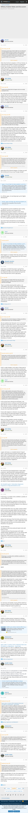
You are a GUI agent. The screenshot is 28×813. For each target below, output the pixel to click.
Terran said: (4, 87)
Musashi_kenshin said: (6, 353)
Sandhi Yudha (8, 663)
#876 (26, 642)
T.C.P (6, 231)
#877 (26, 668)
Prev (9, 788)
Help (17, 801)
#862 (26, 83)
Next (19, 788)
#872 (26, 468)
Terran (6, 39)
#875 (26, 616)
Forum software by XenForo (11, 803)
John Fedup (8, 78)
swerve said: (4, 734)
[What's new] (26, 1)
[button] (1, 2)
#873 (26, 494)
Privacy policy (12, 801)
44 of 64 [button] (14, 788)
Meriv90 (7, 489)
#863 (26, 111)
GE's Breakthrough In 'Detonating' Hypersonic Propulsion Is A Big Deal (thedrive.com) (12, 484)
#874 (26, 550)
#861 (26, 45)
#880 (26, 759)
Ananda (7, 175)
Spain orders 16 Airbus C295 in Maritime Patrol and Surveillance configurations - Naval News (13, 645)
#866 (26, 236)
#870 (26, 385)
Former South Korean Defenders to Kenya (12, 681)
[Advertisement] (14, 24)
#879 (26, 731)
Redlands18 (8, 637)
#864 (26, 152)
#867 (26, 266)
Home (20, 801)
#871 (26, 434)
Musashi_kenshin (9, 261)
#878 (26, 697)
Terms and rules (4, 801)
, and (9, 340)
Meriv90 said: (4, 553)
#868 (26, 313)
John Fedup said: (5, 48)
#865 (26, 180)
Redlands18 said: (5, 701)
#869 (26, 349)
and (7, 143)
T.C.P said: (4, 277)
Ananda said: (4, 240)
